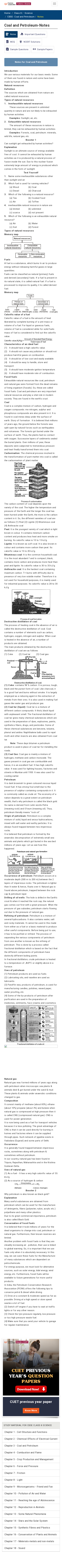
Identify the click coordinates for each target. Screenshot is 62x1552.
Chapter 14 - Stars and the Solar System (26, 1520)
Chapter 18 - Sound (14, 1548)
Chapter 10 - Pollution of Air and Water (25, 1493)
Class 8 (18, 13)
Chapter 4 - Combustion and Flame (23, 1452)
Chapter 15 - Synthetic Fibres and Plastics (27, 1527)
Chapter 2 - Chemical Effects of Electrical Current (30, 1439)
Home (7, 13)
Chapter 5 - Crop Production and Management (28, 1459)
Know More (31, 1410)
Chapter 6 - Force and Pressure (21, 1466)
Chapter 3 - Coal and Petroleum (21, 1445)
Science (29, 13)
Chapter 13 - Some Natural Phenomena (25, 1514)
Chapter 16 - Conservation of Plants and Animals (30, 1534)
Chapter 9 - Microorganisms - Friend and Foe (28, 1486)
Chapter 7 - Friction (14, 1473)
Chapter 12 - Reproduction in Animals (24, 1507)
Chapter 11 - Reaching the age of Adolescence (29, 1500)
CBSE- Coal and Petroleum (20, 16)
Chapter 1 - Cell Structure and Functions (25, 1432)
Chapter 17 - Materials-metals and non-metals (29, 1541)
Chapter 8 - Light (13, 1479)
